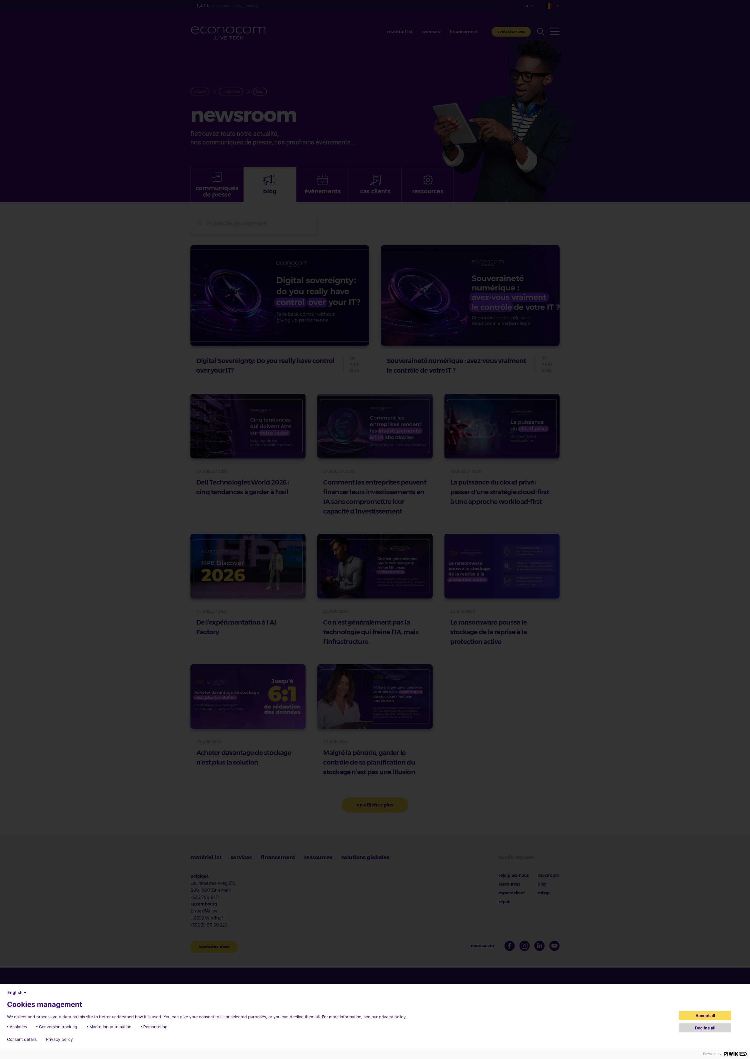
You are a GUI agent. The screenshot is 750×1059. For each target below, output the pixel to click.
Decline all (705, 1027)
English (15, 992)
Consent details (22, 1039)
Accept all (705, 1015)
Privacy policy (59, 1039)
